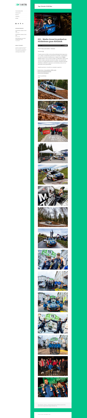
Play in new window (46, 48)
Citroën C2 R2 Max (57, 404)
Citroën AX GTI (50, 404)
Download (53, 48)
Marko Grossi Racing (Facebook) (44, 71)
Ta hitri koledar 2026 (19, 10)
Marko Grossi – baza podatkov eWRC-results (47, 70)
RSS (43, 51)
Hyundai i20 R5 (62, 404)
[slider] (66, 45)
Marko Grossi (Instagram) (43, 73)
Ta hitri (45, 404)
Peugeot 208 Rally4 (52, 405)
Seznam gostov (18, 12)
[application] (53, 45)
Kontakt (16, 18)
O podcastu (17, 16)
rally (56, 405)
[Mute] (64, 45)
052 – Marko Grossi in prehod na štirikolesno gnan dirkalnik (52, 40)
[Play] (39, 45)
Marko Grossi (40, 405)
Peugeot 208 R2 (45, 405)
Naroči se (17, 14)
